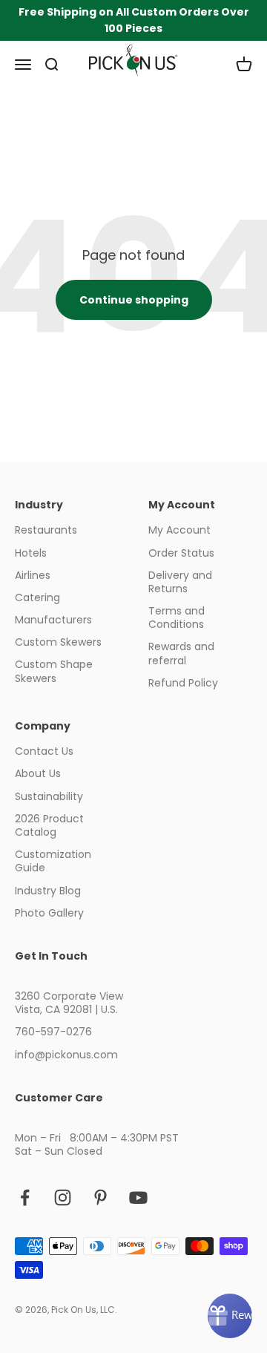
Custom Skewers (58, 642)
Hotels (31, 553)
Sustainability (49, 796)
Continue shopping (133, 299)
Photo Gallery (49, 913)
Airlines (32, 575)
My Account (179, 530)
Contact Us (44, 751)
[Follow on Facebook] (25, 1197)
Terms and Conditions (176, 617)
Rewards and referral (181, 653)
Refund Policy (183, 682)
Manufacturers (53, 619)
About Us (38, 773)
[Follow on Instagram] (63, 1197)
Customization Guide (53, 861)
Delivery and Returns (180, 582)
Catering (37, 597)
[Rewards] (230, 1316)
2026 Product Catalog (49, 825)
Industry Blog (48, 890)
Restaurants (46, 530)
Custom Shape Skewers (54, 671)
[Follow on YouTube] (138, 1197)
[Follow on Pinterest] (100, 1197)
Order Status (181, 553)
